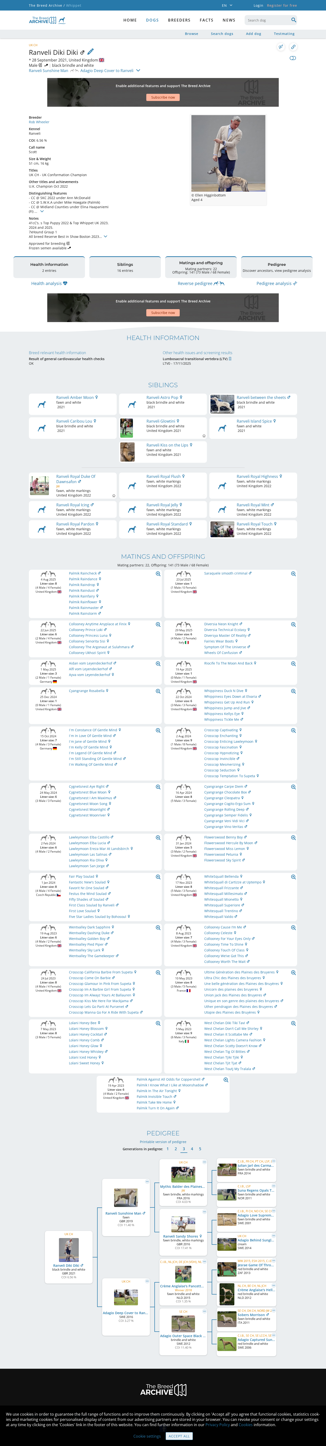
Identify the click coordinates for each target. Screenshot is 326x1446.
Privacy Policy (217, 1424)
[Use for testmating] (281, 47)
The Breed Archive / (47, 5)
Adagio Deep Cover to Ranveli (106, 70)
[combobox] (271, 20)
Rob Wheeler (39, 122)
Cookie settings (147, 1436)
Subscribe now (163, 97)
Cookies (246, 1424)
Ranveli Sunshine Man (48, 70)
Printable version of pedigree (163, 1141)
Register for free (282, 5)
